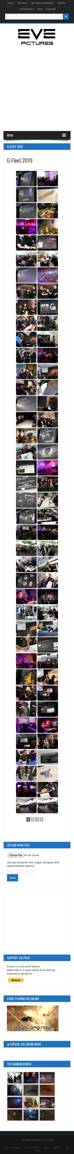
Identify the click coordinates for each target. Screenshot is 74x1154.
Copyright (51, 9)
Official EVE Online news (25, 1044)
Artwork (61, 3)
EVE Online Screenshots (42, 3)
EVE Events (22, 3)
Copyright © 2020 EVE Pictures (37, 1140)
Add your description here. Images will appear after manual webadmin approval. (33, 864)
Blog (40, 9)
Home (11, 3)
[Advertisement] (37, 90)
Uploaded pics (26, 9)
